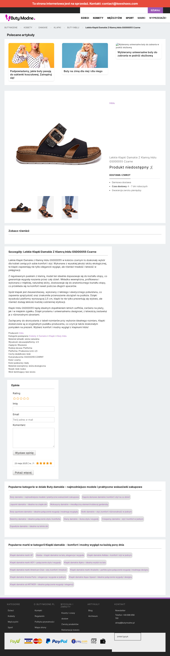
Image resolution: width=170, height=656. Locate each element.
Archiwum (93, 616)
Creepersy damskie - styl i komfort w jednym (122, 519)
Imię (15, 403)
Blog (90, 610)
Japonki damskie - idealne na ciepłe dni (28, 504)
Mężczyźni (13, 621)
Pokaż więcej (23, 472)
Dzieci (11, 610)
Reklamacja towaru (70, 630)
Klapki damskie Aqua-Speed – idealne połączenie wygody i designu (100, 577)
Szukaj (155, 10)
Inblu (112, 103)
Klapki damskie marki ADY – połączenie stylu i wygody (35, 562)
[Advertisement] (134, 133)
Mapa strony (40, 627)
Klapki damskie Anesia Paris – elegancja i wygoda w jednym (38, 577)
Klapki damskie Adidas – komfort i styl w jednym (109, 555)
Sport (10, 627)
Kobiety (11, 616)
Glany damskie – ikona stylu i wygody (81, 519)
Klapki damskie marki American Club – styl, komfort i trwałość (38, 570)
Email (16, 414)
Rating (16, 393)
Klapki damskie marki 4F (21, 555)
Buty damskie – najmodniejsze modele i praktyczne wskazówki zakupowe (44, 497)
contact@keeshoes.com (120, 3)
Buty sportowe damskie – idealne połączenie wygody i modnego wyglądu (44, 511)
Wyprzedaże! (157, 17)
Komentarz (19, 425)
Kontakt (38, 610)
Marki (141, 17)
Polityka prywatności (44, 621)
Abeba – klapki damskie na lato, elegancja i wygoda (60, 555)
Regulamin (39, 616)
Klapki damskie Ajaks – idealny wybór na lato (85, 562)
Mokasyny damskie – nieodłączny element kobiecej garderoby (79, 504)
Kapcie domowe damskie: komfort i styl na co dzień (106, 497)
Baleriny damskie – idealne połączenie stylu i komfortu (35, 519)
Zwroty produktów (70, 624)
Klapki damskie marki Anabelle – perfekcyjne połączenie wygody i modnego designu (109, 570)
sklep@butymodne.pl (125, 622)
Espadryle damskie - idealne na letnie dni (29, 526)
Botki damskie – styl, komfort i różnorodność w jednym (106, 511)
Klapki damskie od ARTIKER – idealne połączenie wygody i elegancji (41, 584)
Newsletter (120, 610)
